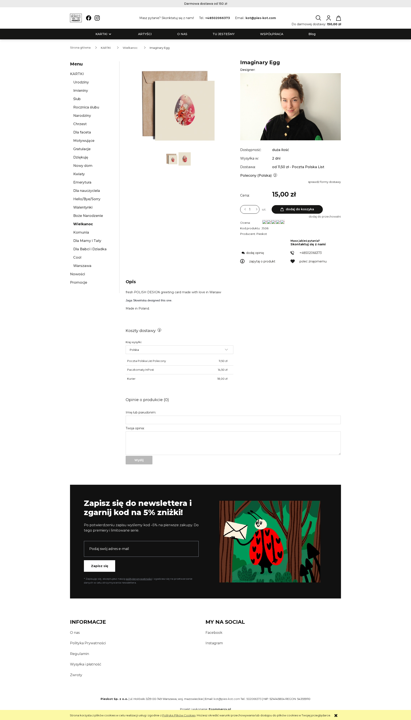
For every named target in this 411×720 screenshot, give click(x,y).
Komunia (81, 232)
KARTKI (77, 74)
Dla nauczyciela (86, 191)
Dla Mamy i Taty (87, 241)
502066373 (254, 699)
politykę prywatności (139, 578)
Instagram (214, 643)
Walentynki (82, 207)
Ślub (77, 99)
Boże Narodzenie (88, 216)
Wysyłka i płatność (85, 664)
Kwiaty (79, 174)
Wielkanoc (83, 224)
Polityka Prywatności (88, 643)
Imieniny (80, 91)
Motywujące (83, 141)
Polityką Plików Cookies (178, 715)
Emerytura (82, 182)
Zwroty (76, 675)
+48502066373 (217, 18)
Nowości (77, 274)
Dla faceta (82, 132)
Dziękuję (80, 157)
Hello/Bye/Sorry (86, 199)
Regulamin (79, 654)
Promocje (78, 282)
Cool (77, 257)
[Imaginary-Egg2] (172, 158)
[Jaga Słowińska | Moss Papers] (290, 106)
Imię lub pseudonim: (141, 412)
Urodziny (81, 82)
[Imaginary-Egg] (185, 158)
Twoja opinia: (135, 428)
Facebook (214, 633)
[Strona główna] (76, 18)
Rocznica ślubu (86, 107)
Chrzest (80, 124)
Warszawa (82, 266)
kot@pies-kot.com (261, 18)
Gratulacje (82, 149)
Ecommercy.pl (220, 709)
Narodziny (82, 116)
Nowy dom (82, 166)
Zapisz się (99, 566)
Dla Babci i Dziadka (90, 249)
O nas (75, 633)
